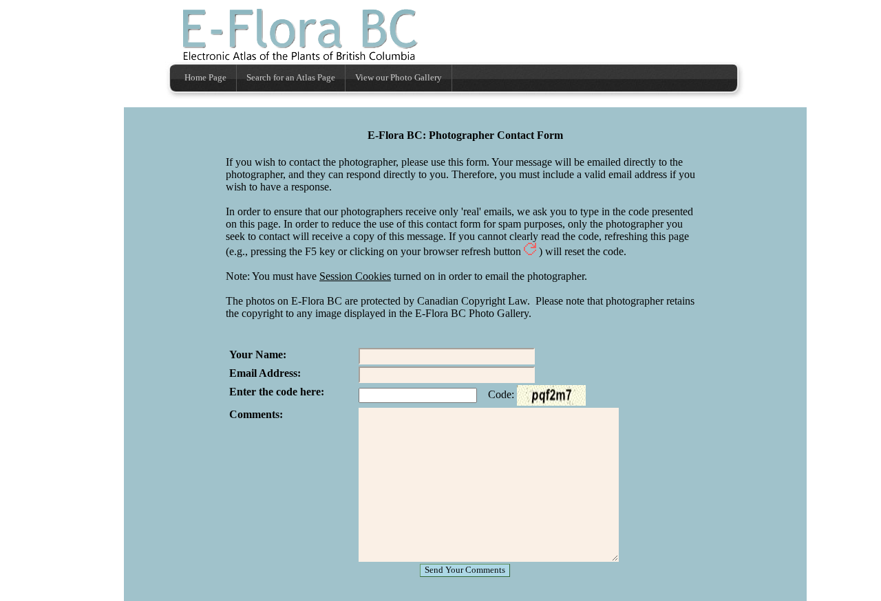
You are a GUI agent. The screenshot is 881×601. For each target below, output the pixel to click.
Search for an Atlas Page (290, 78)
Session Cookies (355, 276)
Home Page (205, 78)
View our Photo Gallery (398, 78)
